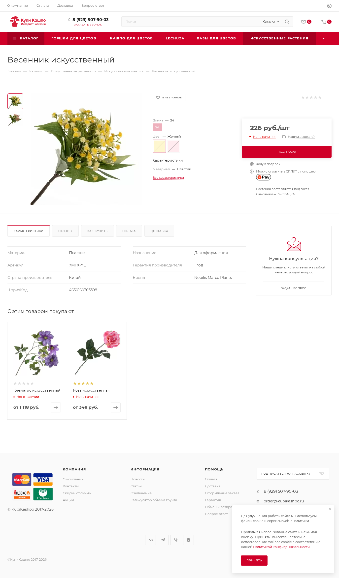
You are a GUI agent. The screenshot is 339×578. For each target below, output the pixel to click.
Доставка (159, 231)
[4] (315, 97)
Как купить (97, 231)
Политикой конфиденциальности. (281, 547)
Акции (68, 500)
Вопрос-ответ (216, 514)
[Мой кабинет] (329, 6)
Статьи (136, 486)
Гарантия (213, 500)
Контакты (71, 486)
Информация (145, 469)
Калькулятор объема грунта (154, 500)
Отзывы (65, 231)
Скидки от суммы (77, 493)
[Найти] (287, 21)
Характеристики (28, 231)
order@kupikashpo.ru (284, 501)
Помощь (214, 469)
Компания (74, 469)
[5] (319, 97)
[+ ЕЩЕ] (324, 38)
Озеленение (141, 493)
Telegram (163, 540)
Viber (175, 540)
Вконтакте (150, 540)
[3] (311, 97)
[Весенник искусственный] (86, 149)
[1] (303, 97)
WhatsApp (188, 540)
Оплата (129, 231)
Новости (138, 479)
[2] (307, 97)
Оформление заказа (222, 493)
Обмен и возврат (219, 507)
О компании (73, 479)
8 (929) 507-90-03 (90, 19)
